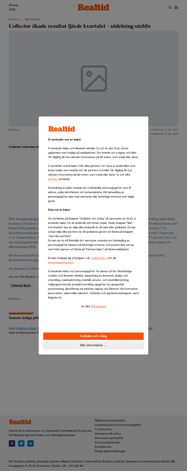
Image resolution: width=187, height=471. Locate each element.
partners (53, 179)
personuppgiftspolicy (60, 262)
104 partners (98, 306)
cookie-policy (99, 258)
